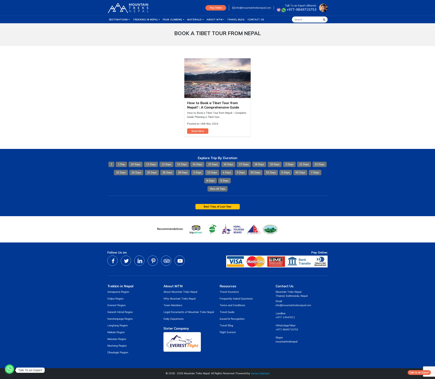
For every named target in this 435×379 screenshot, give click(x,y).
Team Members (172, 305)
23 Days (121, 172)
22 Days (319, 164)
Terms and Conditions (232, 305)
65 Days (300, 172)
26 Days (167, 172)
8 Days (210, 180)
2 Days (289, 164)
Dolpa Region (115, 298)
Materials (194, 19)
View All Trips (217, 188)
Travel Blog (236, 19)
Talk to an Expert (419, 372)
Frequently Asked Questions (236, 298)
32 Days (212, 172)
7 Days (315, 172)
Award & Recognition (232, 318)
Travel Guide (227, 312)
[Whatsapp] (9, 370)
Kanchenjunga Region (120, 318)
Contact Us (256, 19)
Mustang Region (117, 345)
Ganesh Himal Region (120, 312)
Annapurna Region (118, 291)
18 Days (259, 164)
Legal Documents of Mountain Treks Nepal (188, 312)
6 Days (286, 172)
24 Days (136, 172)
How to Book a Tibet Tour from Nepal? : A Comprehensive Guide (213, 105)
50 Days (255, 172)
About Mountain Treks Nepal (180, 291)
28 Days (183, 172)
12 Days (166, 164)
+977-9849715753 (287, 329)
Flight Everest (228, 332)
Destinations (118, 19)
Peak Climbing (172, 19)
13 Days (182, 164)
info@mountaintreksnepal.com (253, 7)
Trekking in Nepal (145, 19)
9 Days (224, 180)
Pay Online (216, 7)
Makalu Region (116, 332)
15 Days (213, 164)
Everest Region (116, 305)
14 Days (197, 164)
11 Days (151, 164)
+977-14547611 (285, 317)
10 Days (135, 164)
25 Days (152, 172)
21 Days (304, 164)
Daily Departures (173, 318)
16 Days (228, 164)
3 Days (197, 172)
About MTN (214, 19)
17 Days (244, 164)
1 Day (121, 164)
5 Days (241, 172)
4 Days (227, 172)
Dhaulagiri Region (117, 352)
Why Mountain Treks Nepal (179, 298)
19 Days (275, 164)
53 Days (271, 172)
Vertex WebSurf (260, 373)
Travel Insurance (229, 291)
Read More (197, 131)
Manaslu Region (116, 339)
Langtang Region (117, 325)
